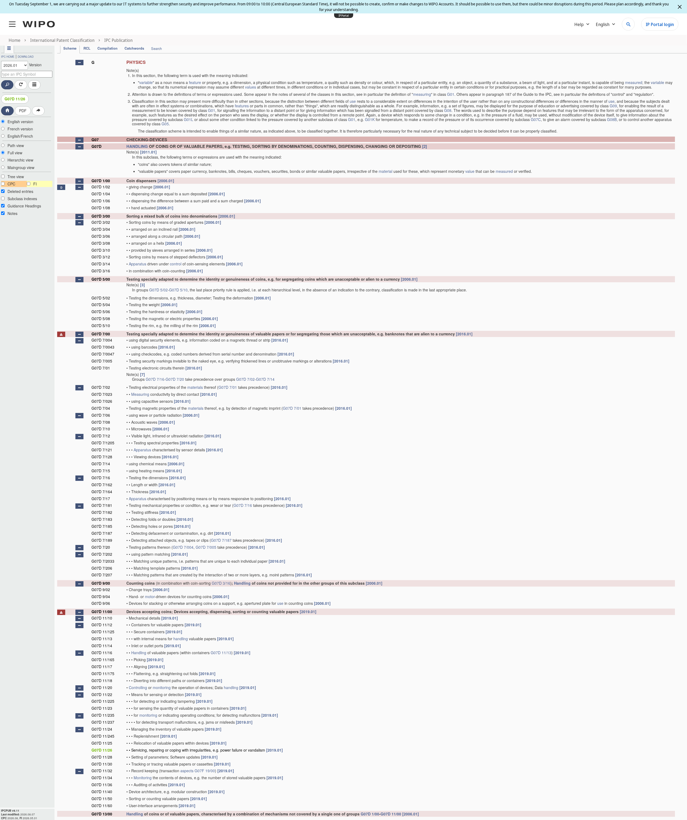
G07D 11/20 (102, 687)
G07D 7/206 (102, 568)
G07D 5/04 (101, 304)
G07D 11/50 (102, 798)
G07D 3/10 (101, 250)
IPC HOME (7, 56)
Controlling (138, 687)
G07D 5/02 (158, 289)
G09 (613, 105)
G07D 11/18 (102, 680)
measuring (422, 94)
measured (633, 82)
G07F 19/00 (205, 770)
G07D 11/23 (102, 708)
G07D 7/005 (102, 361)
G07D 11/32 (102, 770)
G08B (612, 119)
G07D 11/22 (102, 694)
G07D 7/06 (101, 415)
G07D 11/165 (103, 659)
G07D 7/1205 (103, 442)
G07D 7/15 (101, 470)
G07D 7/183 (102, 519)
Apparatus (137, 263)
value (469, 171)
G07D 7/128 (102, 456)
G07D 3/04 (101, 229)
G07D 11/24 (102, 729)
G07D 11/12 (102, 624)
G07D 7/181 (102, 505)
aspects (186, 770)
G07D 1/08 (101, 207)
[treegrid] (366, 437)
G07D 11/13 (102, 638)
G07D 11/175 (103, 673)
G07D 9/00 (101, 583)
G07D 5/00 (101, 279)
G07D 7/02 (245, 379)
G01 (450, 94)
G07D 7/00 (101, 333)
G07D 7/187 (102, 533)
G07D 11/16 (102, 652)
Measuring (140, 394)
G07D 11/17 (102, 666)
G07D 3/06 (101, 236)
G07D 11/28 (102, 757)
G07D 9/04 (101, 596)
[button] (79, 62)
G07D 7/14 (265, 379)
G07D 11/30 (102, 764)
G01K (370, 119)
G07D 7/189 (102, 540)
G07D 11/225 (103, 701)
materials (195, 387)
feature (195, 82)
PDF (23, 110)
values (250, 87)
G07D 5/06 (101, 311)
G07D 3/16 (101, 270)
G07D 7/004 (102, 340)
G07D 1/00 (101, 180)
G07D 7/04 (101, 408)
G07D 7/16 (155, 379)
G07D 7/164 (102, 491)
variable (146, 82)
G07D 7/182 (102, 512)
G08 (447, 110)
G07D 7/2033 (103, 561)
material (385, 171)
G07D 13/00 (102, 814)
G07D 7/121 (102, 449)
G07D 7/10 (101, 428)
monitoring (162, 687)
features (242, 105)
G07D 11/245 (103, 736)
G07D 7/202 (102, 554)
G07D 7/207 (102, 574)
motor (150, 596)
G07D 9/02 (101, 589)
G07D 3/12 (101, 256)
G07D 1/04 (101, 193)
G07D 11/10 (102, 618)
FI (35, 183)
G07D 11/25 (102, 743)
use (353, 101)
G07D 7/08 (101, 422)
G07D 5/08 (101, 318)
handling (180, 638)
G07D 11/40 (102, 791)
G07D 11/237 (103, 722)
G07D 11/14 (102, 645)
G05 (165, 123)
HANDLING (137, 146)
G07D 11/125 (103, 631)
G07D (96, 146)
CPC (11, 183)
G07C (536, 119)
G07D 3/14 (101, 263)
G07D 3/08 (101, 243)
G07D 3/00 (101, 216)
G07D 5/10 (178, 289)
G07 (95, 139)
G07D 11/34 (102, 777)
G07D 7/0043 (103, 347)
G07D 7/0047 (103, 354)
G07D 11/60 (102, 805)
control (175, 263)
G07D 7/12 (101, 435)
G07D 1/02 (101, 186)
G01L (188, 119)
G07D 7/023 (102, 394)
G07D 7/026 (102, 401)
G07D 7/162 (102, 484)
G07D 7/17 (101, 498)
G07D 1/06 (101, 200)
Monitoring (143, 777)
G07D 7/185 (102, 526)
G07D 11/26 (15, 98)
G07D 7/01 (101, 368)
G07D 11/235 (103, 715)
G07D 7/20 (175, 379)
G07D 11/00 (102, 611)
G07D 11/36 (102, 784)
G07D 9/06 (101, 603)
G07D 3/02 (101, 222)
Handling (242, 583)
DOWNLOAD (26, 56)
